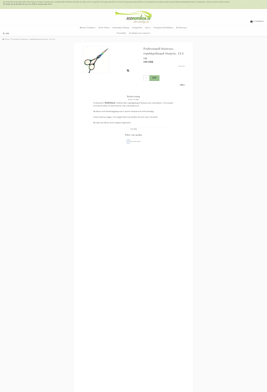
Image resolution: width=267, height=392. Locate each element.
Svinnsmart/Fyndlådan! (163, 28)
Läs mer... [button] (182, 66)
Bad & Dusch (104, 28)
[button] (258, 21)
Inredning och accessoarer (139, 33)
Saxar (147, 28)
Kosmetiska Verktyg (121, 28)
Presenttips (121, 33)
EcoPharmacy (181, 28)
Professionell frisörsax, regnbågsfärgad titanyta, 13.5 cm (33, 39)
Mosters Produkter (87, 28)
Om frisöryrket (135, 141)
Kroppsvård (137, 28)
